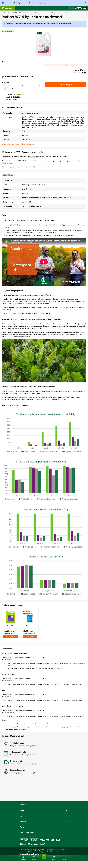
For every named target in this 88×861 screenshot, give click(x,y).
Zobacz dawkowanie (27, 144)
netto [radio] (84, 8)
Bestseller (26, 611)
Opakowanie (5, 62)
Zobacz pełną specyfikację (10, 144)
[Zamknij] (85, 3)
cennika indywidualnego (23, 23)
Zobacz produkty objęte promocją (32, 167)
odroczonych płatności (20, 3)
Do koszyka (11, 636)
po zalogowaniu (66, 23)
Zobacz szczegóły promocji (10, 167)
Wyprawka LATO (27, 77)
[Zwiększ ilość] (41, 85)
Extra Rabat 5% (7, 31)
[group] (81, 8)
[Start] (44, 856)
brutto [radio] (79, 8)
